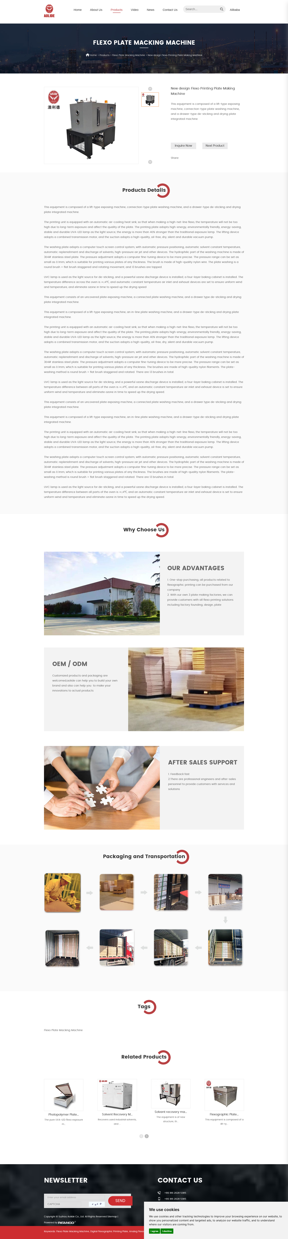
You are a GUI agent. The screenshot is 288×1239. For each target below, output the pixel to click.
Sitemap (112, 1217)
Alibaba (235, 9)
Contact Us (170, 9)
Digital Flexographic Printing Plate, (109, 1231)
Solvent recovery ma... (171, 1112)
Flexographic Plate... (224, 1114)
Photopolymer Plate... (63, 1114)
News (150, 9)
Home (78, 9)
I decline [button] (167, 1231)
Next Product (215, 145)
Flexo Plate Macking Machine (128, 55)
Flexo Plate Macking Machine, (73, 1231)
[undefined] (91, 125)
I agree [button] (154, 1231)
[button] (147, 1136)
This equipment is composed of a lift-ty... (224, 1122)
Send (120, 1201)
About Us (96, 9)
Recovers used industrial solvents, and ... (117, 1122)
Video (134, 9)
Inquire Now (183, 145)
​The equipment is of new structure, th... (170, 1119)
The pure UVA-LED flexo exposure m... (63, 1122)
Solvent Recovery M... (117, 1114)
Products (116, 9)
